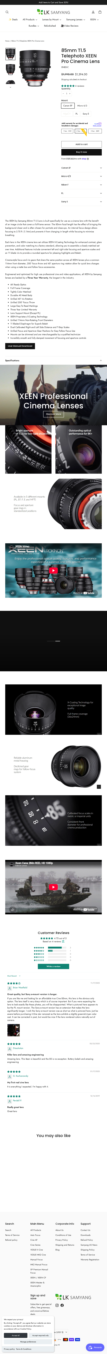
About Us (59, 1230)
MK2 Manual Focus (38, 1264)
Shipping (65, 79)
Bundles (33, 25)
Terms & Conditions (23, 1349)
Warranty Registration (90, 1259)
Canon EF (67, 105)
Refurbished (50, 25)
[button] (68, 85)
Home (7, 41)
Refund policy (11, 1239)
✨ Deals (13, 19)
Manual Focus (36, 1259)
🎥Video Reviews (69, 25)
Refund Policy (87, 1239)
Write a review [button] (53, 966)
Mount (64, 100)
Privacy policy (9, 1349)
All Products (29, 19)
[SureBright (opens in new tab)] (97, 123)
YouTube (94, 662)
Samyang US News (89, 1244)
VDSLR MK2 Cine (38, 1254)
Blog (57, 1249)
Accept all (15, 1335)
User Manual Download (20, 345)
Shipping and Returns (64, 1244)
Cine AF (33, 1239)
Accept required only (40, 1335)
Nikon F (67, 113)
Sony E (86, 113)
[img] (13, 983)
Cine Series (35, 1244)
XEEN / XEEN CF (38, 1277)
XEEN (93, 19)
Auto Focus (35, 1235)
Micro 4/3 (82, 105)
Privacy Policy (61, 1239)
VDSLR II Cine (36, 1249)
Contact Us (85, 1230)
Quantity (65, 89)
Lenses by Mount (50, 19)
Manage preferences (28, 1341)
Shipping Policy (87, 1249)
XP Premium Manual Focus (39, 1271)
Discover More (53, 414)
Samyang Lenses (74, 19)
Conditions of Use (63, 1235)
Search (8, 1230)
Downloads (85, 1235)
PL (77, 113)
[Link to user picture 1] (13, 1030)
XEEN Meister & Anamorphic (37, 1284)
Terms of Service (12, 1235)
